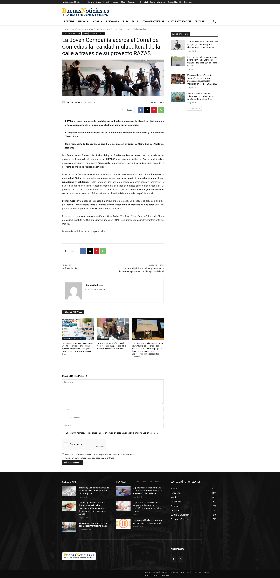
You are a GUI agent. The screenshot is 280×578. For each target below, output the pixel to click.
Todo (137, 482)
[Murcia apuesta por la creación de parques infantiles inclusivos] (69, 527)
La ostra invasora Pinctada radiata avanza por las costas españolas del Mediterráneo (200, 96)
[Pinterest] (154, 110)
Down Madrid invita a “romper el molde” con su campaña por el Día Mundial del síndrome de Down (111, 346)
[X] (147, 110)
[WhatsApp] (161, 110)
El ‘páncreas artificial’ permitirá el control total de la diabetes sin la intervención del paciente (148, 491)
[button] (214, 21)
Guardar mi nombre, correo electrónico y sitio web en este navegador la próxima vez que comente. (113, 433)
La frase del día (69, 268)
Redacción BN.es (75, 102)
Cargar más (193, 108)
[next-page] (68, 363)
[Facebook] (141, 110)
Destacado (147, 482)
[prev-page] (64, 363)
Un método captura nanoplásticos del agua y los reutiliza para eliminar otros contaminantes (202, 44)
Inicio (64, 29)
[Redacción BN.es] (64, 102)
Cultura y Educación (76, 29)
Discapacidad (103, 339)
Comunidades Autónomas (71, 33)
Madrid (85, 33)
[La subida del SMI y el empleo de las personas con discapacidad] (123, 524)
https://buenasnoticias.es (95, 289)
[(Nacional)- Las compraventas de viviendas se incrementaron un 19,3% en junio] (69, 491)
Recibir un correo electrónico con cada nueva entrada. (89, 458)
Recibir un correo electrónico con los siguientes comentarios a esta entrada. (100, 454)
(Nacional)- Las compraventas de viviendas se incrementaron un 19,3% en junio (94, 491)
